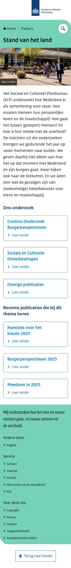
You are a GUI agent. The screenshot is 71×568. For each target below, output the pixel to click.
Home (11, 28)
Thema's (27, 28)
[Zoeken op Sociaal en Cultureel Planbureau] (63, 28)
